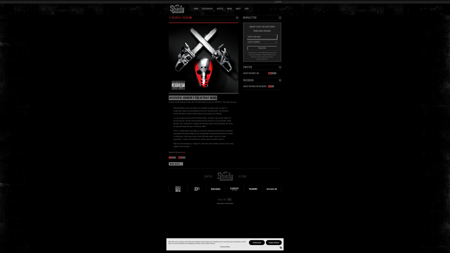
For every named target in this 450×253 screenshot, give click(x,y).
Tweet (183, 158)
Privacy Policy (220, 203)
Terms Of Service (229, 203)
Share (174, 158)
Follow (273, 73)
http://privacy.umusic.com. (262, 59)
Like (272, 86)
